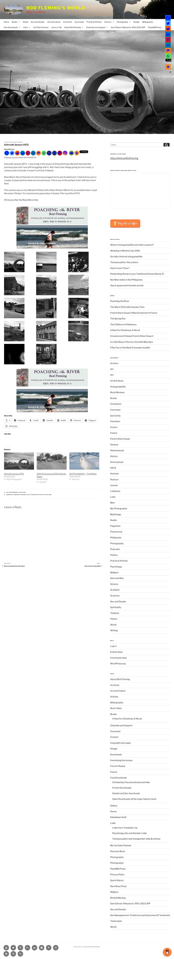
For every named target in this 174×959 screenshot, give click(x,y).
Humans (114, 473)
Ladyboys (115, 491)
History (114, 456)
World (25, 22)
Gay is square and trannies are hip (127, 285)
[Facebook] (6, 153)
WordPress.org (118, 663)
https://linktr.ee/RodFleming (124, 158)
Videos (113, 619)
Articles (114, 696)
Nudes (113, 520)
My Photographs (12, 492)
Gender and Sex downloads (126, 793)
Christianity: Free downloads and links (131, 782)
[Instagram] (65, 153)
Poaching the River (37, 494)
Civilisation (115, 404)
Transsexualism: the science (124, 262)
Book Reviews (117, 392)
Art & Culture (116, 380)
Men (112, 502)
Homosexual (116, 462)
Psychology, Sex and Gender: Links (129, 833)
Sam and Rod (117, 578)
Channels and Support (95, 27)
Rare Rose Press (118, 886)
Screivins (114, 595)
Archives (114, 685)
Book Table (116, 708)
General (114, 444)
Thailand (114, 613)
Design (136, 22)
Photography (122, 22)
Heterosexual (117, 450)
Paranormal (116, 531)
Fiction (113, 427)
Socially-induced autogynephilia (126, 256)
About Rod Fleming (72, 27)
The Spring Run (117, 318)
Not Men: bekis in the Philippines (126, 279)
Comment (67, 22)
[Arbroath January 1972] (19, 461)
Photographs (117, 857)
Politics (114, 555)
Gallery (113, 805)
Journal (114, 485)
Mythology (115, 514)
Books (14, 22)
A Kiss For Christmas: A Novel (125, 330)
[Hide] (170, 72)
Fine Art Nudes (117, 766)
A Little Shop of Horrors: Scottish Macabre (131, 342)
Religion (114, 572)
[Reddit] (17, 153)
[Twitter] (12, 153)
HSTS (113, 468)
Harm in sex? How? (119, 268)
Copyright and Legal (120, 743)
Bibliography (147, 22)
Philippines (115, 537)
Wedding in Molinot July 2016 (125, 250)
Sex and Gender (38, 22)
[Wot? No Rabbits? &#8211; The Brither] (84, 461)
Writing (114, 630)
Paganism (115, 526)
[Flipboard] (59, 153)
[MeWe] (33, 153)
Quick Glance (117, 880)
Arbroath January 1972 (14, 474)
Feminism (115, 421)
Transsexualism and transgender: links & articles (136, 839)
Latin (112, 497)
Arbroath (9, 494)
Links (25, 27)
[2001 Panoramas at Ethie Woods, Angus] (52, 461)
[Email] (71, 153)
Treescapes (116, 921)
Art (112, 369)
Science (107, 22)
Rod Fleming (18, 142)
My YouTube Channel (120, 845)
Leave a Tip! (56, 27)
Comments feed (118, 658)
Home (6, 22)
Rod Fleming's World (55, 7)
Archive (114, 363)
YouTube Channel (40, 27)
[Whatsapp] (43, 153)
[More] (76, 153)
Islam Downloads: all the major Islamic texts (134, 799)
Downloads (116, 754)
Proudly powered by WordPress (91, 946)
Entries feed (116, 652)
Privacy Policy (117, 874)
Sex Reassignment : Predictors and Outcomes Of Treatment (140, 915)
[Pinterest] (28, 153)
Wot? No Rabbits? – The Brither (83, 474)
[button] (20, 262)
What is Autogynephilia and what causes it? (132, 245)
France (113, 433)
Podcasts (115, 549)
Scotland (22, 492)
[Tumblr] (54, 153)
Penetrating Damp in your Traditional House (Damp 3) (137, 274)
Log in (113, 646)
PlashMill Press (154, 27)
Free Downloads (11, 27)
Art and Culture (53, 22)
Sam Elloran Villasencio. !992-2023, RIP (128, 27)
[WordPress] (49, 153)
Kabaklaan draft (118, 817)
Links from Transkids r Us (124, 827)
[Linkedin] (22, 153)
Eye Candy (79, 22)
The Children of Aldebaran (123, 324)
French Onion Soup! (120, 439)
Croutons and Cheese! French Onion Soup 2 (131, 336)
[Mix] (38, 153)
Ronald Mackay (118, 898)
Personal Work (117, 851)
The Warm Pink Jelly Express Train (127, 307)
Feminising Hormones (121, 760)
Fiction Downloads (121, 788)
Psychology (116, 566)
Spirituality (115, 607)
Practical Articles (94, 22)
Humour (114, 479)
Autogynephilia (118, 386)
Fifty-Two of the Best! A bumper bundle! (130, 347)
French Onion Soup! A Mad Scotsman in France (133, 313)
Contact (114, 737)
